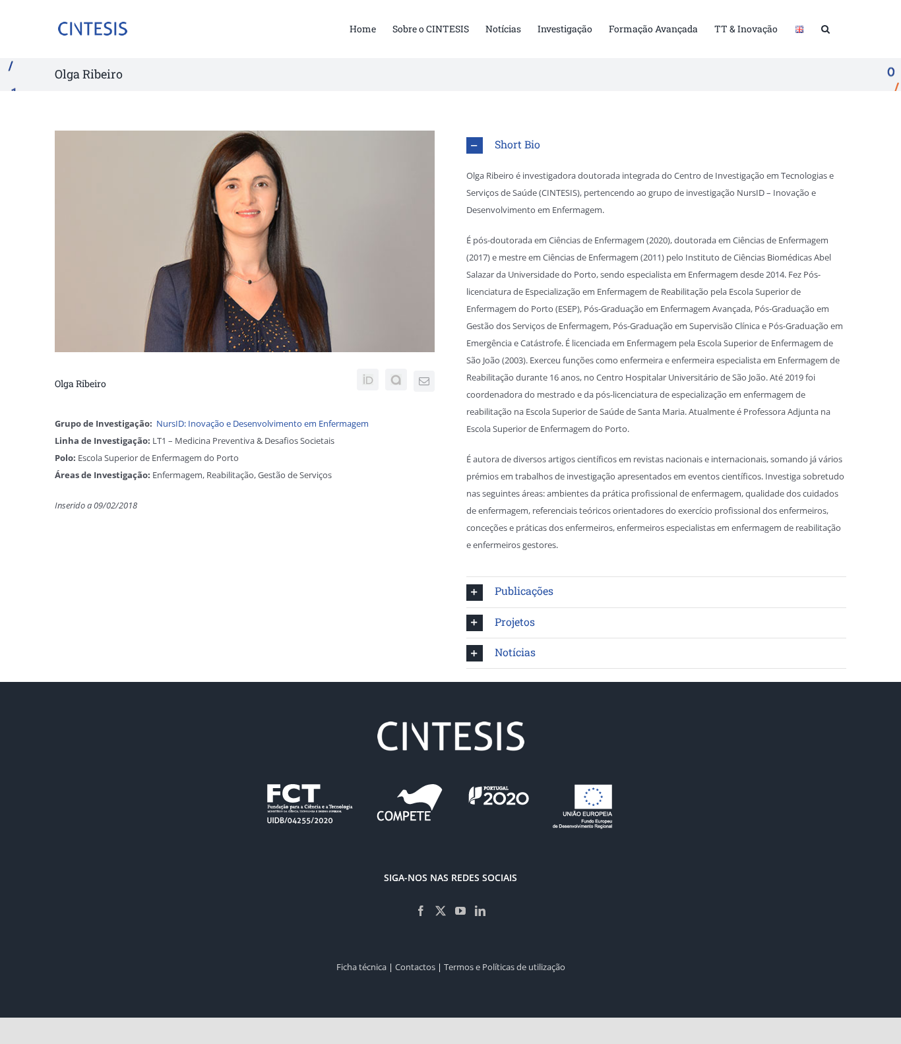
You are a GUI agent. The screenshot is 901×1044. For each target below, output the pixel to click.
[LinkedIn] (480, 911)
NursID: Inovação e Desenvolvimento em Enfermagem (262, 423)
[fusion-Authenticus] (396, 379)
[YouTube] (460, 911)
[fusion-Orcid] (368, 379)
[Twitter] (440, 911)
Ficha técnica (361, 967)
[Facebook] (421, 911)
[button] (825, 27)
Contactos (415, 967)
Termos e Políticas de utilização (504, 967)
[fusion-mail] (424, 381)
